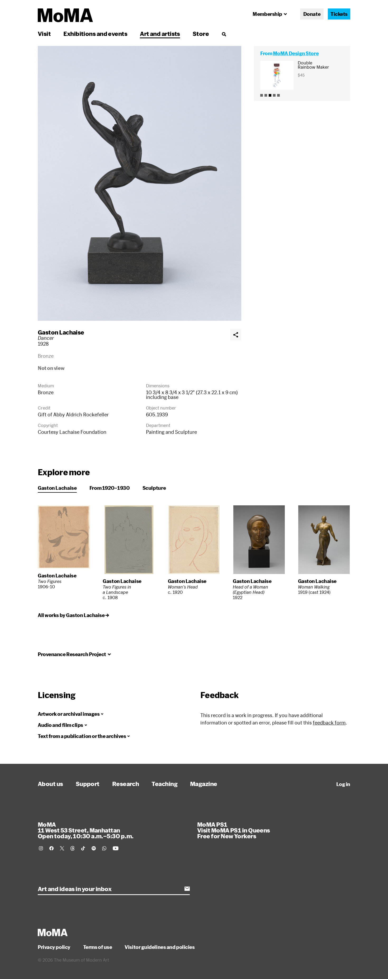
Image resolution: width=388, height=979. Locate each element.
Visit (44, 33)
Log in (343, 784)
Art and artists (160, 33)
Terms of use (97, 947)
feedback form (329, 723)
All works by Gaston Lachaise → (73, 615)
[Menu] (223, 34)
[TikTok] (83, 848)
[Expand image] (139, 183)
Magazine (203, 783)
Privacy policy (54, 947)
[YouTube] (116, 848)
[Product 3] (270, 95)
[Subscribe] (187, 889)
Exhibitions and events (95, 33)
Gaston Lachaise (61, 332)
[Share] (235, 334)
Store (201, 33)
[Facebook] (51, 848)
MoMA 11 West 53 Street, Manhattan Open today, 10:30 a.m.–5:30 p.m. (85, 830)
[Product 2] (265, 95)
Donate (311, 14)
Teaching (164, 783)
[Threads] (72, 848)
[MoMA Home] (65, 15)
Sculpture (154, 488)
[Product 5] (278, 95)
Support (88, 783)
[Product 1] (261, 95)
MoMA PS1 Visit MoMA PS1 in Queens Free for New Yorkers (233, 830)
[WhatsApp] (104, 848)
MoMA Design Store (296, 53)
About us (50, 783)
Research (125, 783)
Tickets (339, 14)
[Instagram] (41, 848)
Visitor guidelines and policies (160, 947)
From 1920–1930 (109, 488)
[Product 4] (274, 95)
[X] (62, 848)
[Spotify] (94, 848)
